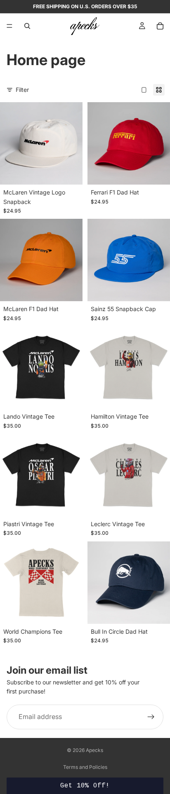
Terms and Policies (85, 767)
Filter (22, 89)
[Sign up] (151, 717)
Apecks (94, 750)
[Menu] (9, 25)
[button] (85, 786)
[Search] (27, 26)
